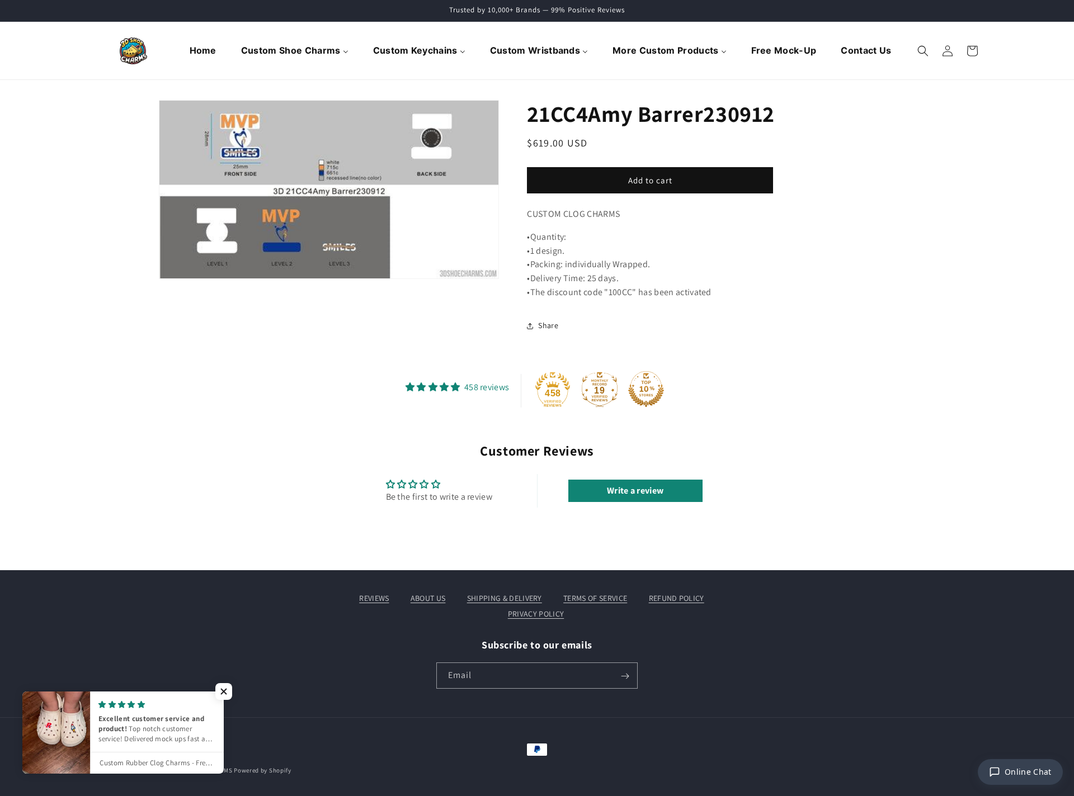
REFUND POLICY (676, 598)
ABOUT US (428, 598)
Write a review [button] (635, 490)
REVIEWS (374, 598)
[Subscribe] (625, 676)
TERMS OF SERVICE (595, 598)
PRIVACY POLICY (536, 614)
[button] (923, 51)
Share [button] (548, 325)
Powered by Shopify (262, 770)
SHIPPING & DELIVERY (504, 598)
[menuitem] (204, 51)
